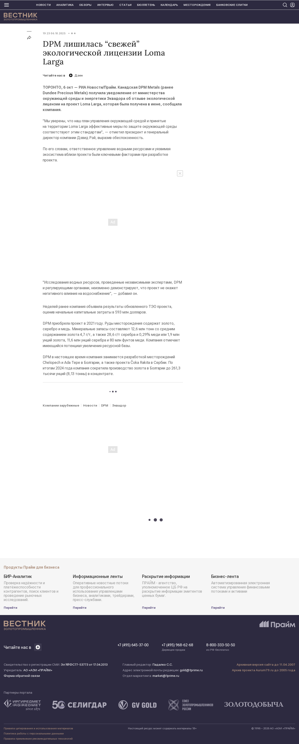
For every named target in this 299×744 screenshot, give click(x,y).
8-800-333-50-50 (220, 647)
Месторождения (197, 5)
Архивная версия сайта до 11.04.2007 (266, 664)
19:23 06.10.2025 (54, 33)
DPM (104, 405)
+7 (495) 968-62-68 (177, 647)
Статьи (125, 5)
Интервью (105, 5)
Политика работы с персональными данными (34, 733)
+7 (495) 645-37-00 (133, 645)
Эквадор (119, 405)
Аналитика (65, 5)
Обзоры (85, 5)
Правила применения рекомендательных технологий (38, 738)
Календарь (169, 5)
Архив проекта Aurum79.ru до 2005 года (263, 670)
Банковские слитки (232, 5)
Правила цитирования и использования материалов (38, 728)
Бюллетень (146, 5)
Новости (43, 5)
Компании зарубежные (61, 405)
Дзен (79, 75)
